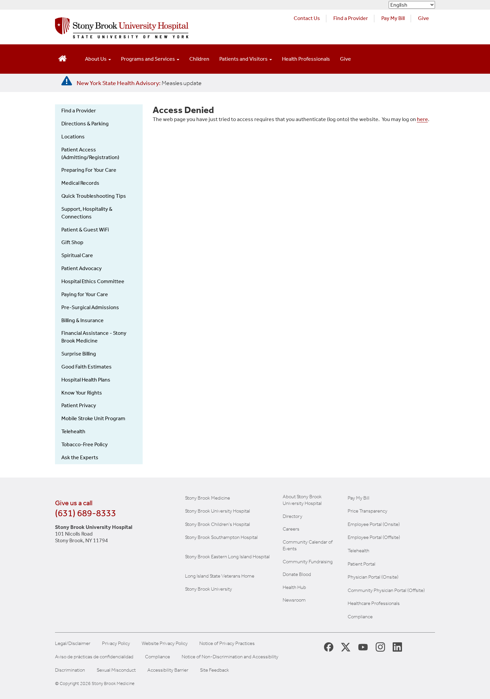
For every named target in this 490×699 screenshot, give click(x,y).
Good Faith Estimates (86, 367)
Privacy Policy (116, 643)
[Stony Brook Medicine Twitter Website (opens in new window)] (363, 646)
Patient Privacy (78, 405)
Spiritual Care (77, 255)
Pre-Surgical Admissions (90, 307)
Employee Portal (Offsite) (374, 537)
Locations (73, 136)
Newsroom (294, 600)
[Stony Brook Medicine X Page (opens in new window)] (346, 646)
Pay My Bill (393, 18)
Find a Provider (350, 18)
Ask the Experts (79, 457)
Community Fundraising (308, 562)
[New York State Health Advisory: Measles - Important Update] (66, 81)
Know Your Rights (81, 393)
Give (423, 18)
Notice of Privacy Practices (227, 643)
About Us (96, 59)
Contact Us (307, 18)
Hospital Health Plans (85, 380)
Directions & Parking (85, 123)
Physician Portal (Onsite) (373, 577)
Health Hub (294, 587)
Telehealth (73, 431)
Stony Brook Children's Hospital (217, 524)
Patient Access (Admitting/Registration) (90, 153)
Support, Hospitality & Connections (86, 213)
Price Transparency (367, 511)
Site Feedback (214, 670)
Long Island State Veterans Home (219, 576)
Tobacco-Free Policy (84, 444)
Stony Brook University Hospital (217, 511)
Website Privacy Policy (165, 643)
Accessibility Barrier (167, 670)
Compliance (360, 617)
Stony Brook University (208, 589)
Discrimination (70, 670)
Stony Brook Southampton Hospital (221, 537)
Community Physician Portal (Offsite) (386, 590)
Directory (292, 516)
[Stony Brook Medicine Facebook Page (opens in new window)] (329, 646)
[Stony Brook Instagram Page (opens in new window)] (380, 646)
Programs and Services (148, 59)
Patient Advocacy (81, 268)
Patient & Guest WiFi (85, 229)
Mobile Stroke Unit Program (93, 418)
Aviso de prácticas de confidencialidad (94, 657)
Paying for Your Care (84, 294)
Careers (291, 529)
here (422, 119)
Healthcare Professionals (374, 603)
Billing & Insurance (82, 320)
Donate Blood (297, 574)
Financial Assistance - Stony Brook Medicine (93, 337)
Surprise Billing (78, 354)
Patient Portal (361, 564)
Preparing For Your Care (88, 170)
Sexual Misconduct (116, 670)
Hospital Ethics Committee (92, 281)
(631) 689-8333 (85, 513)
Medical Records (80, 183)
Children (199, 59)
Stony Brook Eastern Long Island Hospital (227, 557)
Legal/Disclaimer (72, 643)
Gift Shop (72, 242)
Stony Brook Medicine (207, 498)
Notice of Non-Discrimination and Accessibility (230, 657)
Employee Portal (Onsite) (374, 524)
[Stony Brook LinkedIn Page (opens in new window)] (397, 646)
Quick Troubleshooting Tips (93, 196)
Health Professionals (306, 59)
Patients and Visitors (244, 59)
